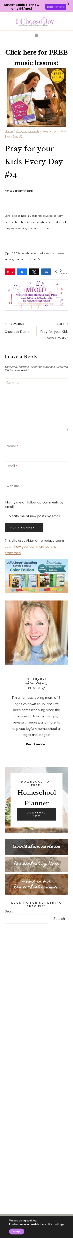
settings (59, 1224)
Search (10, 911)
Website (12, 486)
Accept (16, 1231)
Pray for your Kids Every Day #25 (54, 331)
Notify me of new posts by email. (35, 516)
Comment (15, 382)
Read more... (36, 744)
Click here (20, 52)
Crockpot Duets (17, 328)
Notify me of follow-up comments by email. (34, 504)
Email (11, 466)
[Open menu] (36, 35)
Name (12, 446)
